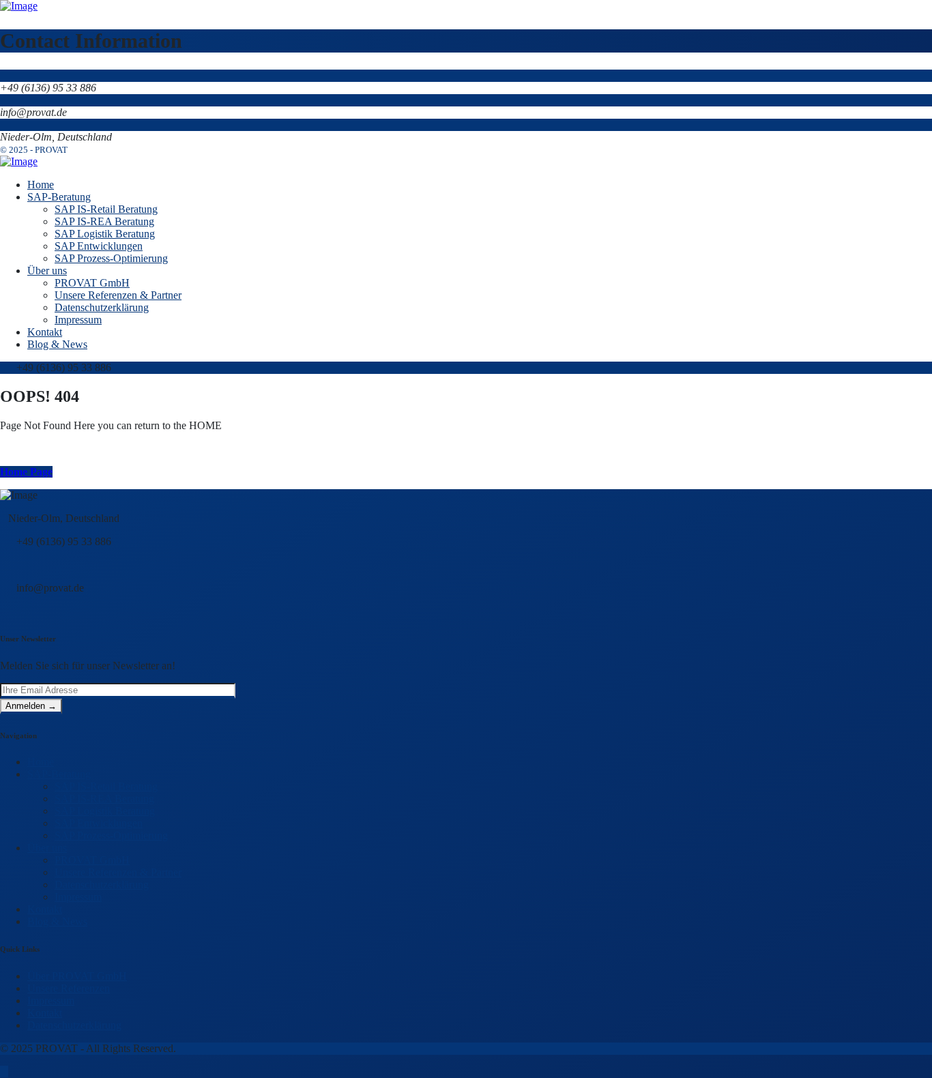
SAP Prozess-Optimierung (111, 835)
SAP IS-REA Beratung (104, 798)
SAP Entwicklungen (99, 823)
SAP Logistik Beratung (105, 811)
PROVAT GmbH (92, 860)
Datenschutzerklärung (102, 884)
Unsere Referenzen (68, 988)
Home (40, 762)
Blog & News (57, 921)
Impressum (78, 897)
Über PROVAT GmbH (77, 976)
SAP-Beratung (59, 774)
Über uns (47, 848)
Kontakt (44, 909)
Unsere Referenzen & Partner (118, 872)
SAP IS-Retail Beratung (106, 786)
